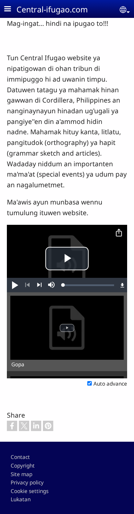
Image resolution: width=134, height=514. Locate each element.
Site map (21, 474)
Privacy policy (27, 482)
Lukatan (21, 499)
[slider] (88, 285)
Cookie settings (29, 491)
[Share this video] (118, 233)
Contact (20, 457)
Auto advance (110, 383)
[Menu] (11, 9)
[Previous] (27, 285)
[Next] (39, 285)
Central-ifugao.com (52, 9)
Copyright (23, 465)
